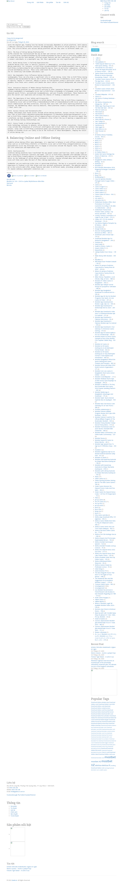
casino (97, 185)
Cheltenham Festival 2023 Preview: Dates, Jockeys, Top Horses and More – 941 (104, 211)
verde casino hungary (101, 598)
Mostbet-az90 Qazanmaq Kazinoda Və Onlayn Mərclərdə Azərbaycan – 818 (104, 467)
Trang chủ (107, 3)
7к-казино (98, 139)
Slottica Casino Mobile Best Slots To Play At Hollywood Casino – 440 (105, 523)
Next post (10, 183)
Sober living (98, 569)
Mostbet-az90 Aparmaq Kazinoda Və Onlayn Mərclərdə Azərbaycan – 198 (105, 461)
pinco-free (98, 509)
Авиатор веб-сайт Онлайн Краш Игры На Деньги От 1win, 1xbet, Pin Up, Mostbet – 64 (105, 615)
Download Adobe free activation (100, 716)
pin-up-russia (99, 505)
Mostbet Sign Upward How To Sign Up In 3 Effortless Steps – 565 (105, 445)
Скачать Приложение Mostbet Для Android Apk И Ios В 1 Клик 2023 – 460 (105, 622)
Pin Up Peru (98, 503)
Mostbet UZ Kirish (100, 457)
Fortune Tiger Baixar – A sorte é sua (102, 657)
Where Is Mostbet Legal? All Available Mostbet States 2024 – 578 (105, 605)
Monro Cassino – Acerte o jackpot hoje (103, 653)
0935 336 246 (13, 788)
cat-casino (98, 198)
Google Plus (16, 795)
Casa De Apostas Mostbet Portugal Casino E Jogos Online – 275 (105, 181)
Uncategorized (18, 38)
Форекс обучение (100, 632)
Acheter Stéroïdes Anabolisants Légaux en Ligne (22, 867)
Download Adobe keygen (101, 719)
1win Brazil (98, 114)
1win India (98, 117)
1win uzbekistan (100, 123)
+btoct (97, 96)
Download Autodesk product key (99, 746)
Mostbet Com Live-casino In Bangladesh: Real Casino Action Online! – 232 (105, 373)
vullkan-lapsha (99, 601)
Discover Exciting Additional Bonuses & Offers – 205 (103, 232)
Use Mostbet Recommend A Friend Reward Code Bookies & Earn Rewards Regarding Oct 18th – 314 (105, 593)
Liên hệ (106, 10)
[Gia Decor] (11, 1)
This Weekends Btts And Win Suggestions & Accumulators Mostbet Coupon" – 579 (104, 580)
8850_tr (97, 142)
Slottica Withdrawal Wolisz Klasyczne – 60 (103, 562)
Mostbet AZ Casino (101, 344)
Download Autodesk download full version (101, 735)
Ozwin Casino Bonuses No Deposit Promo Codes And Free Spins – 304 (105, 488)
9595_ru (97, 148)
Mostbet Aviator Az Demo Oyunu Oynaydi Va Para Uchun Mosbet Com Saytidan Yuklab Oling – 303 (105, 338)
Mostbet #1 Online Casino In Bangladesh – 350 (104, 282)
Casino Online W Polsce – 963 (104, 194)
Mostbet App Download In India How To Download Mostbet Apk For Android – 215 (105, 313)
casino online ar (100, 190)
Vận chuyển (14, 814)
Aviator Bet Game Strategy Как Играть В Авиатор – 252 (104, 155)
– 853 (96, 60)
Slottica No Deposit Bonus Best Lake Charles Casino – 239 (105, 554)
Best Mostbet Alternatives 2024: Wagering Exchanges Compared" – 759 (105, 169)
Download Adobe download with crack (102, 714)
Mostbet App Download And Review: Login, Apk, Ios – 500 (104, 303)
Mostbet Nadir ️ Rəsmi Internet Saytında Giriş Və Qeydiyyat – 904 (105, 399)
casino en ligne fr (100, 187)
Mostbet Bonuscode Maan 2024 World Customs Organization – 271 (105, 367)
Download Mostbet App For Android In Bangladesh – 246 (104, 239)
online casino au (100, 478)
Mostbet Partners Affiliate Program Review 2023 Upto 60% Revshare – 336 (105, 413)
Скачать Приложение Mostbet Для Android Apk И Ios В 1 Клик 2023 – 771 (105, 628)
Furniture (98, 242)
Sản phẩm (107, 7)
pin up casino (99, 500)
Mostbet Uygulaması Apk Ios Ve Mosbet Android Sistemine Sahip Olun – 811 (105, 453)
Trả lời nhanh (15, 816)
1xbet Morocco (99, 129)
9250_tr (97, 146)
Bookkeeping (99, 177)
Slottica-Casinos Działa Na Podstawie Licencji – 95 (103, 566)
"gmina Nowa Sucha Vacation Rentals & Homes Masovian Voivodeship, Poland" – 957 (104, 75)
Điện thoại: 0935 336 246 (108, 1)
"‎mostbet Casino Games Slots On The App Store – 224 (105, 80)
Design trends (99, 229)
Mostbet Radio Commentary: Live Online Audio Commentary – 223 (105, 433)
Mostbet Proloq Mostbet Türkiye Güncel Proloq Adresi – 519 (105, 424)
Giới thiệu (107, 5)
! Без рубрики (99, 62)
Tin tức (106, 9)
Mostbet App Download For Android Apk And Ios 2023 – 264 (105, 307)
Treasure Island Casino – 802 (104, 584)
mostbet (110, 757)
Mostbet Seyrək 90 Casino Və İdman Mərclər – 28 (104, 441)
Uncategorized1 (100, 588)
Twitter (105, 22)
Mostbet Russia (100, 438)
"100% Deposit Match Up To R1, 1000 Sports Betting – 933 (105, 65)
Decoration (98, 227)
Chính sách (14, 812)
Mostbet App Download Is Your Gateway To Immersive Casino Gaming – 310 (105, 329)
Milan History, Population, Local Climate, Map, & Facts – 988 (105, 278)
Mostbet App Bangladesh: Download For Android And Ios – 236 (105, 292)
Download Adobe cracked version (100, 708)
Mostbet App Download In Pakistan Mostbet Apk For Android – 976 (105, 323)
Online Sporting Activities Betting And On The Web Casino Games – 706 (105, 482)
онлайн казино (103, 770)
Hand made (98, 244)
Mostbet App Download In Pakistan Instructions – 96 (103, 318)
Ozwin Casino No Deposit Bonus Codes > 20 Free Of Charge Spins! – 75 (105, 494)
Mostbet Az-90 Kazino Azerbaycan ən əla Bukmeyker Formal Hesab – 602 (104, 348)
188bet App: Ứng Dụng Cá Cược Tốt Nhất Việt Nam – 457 (105, 107)
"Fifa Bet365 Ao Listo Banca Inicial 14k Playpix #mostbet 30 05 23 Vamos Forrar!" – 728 (105, 69)
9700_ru (97, 150)
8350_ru (97, 140)
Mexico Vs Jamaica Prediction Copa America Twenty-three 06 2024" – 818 (104, 267)
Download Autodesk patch (108, 744)
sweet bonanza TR (101, 571)
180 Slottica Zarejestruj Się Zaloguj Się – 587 (103, 103)
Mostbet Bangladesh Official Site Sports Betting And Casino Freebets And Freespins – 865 (105, 361)
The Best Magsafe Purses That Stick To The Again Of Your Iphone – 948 (104, 574)
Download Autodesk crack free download (101, 733)
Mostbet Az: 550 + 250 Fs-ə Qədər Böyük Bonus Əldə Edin (25, 181)
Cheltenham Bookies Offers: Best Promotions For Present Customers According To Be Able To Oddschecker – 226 (105, 205)
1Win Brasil (98, 112)
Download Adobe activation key (100, 702)
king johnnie (98, 250)
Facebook (103, 20)
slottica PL (106, 765)
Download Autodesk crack (99, 727)
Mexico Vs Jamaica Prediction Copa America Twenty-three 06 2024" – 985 (104, 273)
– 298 (96, 58)
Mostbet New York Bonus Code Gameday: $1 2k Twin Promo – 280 (105, 405)
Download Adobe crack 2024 (106, 704)
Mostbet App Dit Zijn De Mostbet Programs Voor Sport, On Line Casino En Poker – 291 (105, 298)
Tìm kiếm (27, 27)
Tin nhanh (14, 808)
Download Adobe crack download (100, 706)
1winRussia (98, 125)
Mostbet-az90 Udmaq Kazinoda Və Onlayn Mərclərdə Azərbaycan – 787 (105, 473)
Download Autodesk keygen (101, 742)
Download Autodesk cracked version (105, 731)
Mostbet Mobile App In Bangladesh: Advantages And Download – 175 (104, 394)
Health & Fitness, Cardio (102, 246)
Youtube (110, 22)
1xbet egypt (98, 127)
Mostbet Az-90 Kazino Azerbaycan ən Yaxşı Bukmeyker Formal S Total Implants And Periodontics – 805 (105, 354)
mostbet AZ (96, 761)
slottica (98, 765)
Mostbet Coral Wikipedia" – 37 (104, 377)
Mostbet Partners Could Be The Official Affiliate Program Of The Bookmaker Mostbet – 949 (105, 419)
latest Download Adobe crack (103, 754)
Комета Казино (100, 619)
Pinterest (115, 22)
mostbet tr (98, 450)
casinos (97, 196)
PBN (96, 498)
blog (96, 175)
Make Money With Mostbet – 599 (105, 256)
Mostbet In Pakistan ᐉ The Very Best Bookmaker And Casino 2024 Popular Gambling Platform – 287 (105, 387)
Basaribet (98, 165)
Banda (97, 158)
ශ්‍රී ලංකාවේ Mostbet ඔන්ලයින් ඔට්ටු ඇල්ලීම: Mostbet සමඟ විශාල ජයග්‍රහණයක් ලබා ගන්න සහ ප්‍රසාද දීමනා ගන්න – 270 (105, 637)
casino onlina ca (100, 189)
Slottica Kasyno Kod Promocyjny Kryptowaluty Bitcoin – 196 (105, 539)
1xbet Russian (99, 131)
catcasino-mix (99, 200)
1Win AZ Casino (100, 110)
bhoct (96, 173)
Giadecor (14, 880)
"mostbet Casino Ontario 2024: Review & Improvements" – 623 (105, 90)
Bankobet (98, 164)
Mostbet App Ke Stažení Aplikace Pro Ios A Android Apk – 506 (105, 333)
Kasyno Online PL (100, 248)
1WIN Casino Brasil (101, 115)
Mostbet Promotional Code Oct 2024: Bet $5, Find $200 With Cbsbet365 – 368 (105, 428)
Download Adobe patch (108, 721)
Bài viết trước (11, 179)
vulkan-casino (99, 599)
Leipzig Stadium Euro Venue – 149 (105, 252)
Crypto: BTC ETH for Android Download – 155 (104, 220)
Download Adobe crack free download (102, 710)
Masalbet (98, 260)
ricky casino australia (101, 515)
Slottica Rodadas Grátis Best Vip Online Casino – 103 (105, 558)
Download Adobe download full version (102, 712)
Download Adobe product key (99, 723)
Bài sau (9, 185)
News (96, 477)
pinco (96, 507)
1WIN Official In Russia (102, 119)
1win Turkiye (99, 121)
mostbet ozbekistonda (102, 409)
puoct (96, 513)
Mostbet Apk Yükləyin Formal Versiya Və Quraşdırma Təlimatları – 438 (105, 286)
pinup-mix (98, 511)
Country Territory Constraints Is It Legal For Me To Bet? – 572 (105, 216)
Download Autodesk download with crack (101, 737)
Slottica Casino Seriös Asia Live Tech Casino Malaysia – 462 (104, 527)
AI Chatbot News (100, 152)
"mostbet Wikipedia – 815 (103, 94)
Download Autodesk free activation (100, 739)
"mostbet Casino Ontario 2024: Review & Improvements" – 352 (105, 84)
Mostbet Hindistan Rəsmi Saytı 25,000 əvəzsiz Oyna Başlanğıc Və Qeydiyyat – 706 (105, 380)
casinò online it (99, 192)
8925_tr (97, 144)
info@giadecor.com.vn (18, 791)
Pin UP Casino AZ (100, 502)
